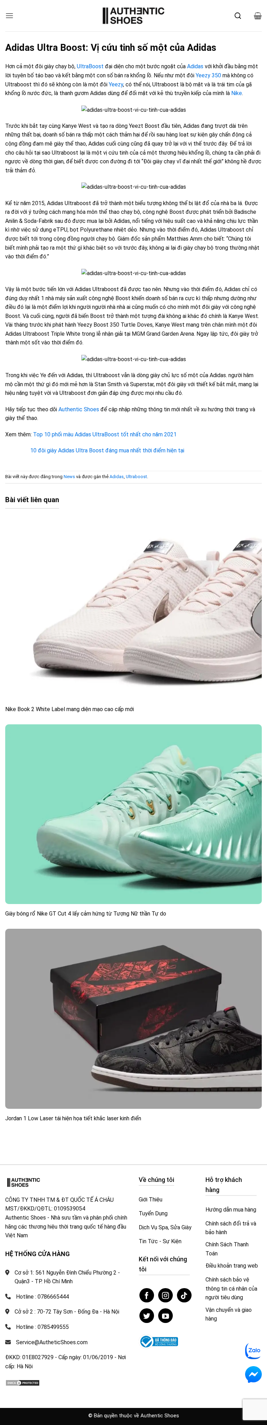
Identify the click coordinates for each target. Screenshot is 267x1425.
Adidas (195, 66)
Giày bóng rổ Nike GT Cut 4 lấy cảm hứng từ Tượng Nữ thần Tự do (85, 913)
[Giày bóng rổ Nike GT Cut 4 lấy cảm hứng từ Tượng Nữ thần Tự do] (133, 814)
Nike (236, 93)
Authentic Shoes (78, 409)
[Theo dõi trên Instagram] (165, 1295)
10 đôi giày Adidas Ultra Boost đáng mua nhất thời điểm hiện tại (107, 450)
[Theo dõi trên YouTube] (165, 1315)
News (69, 476)
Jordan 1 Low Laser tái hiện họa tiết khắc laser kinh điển (73, 1118)
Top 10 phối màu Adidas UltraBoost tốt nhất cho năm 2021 (105, 434)
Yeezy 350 (208, 75)
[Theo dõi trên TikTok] (184, 1295)
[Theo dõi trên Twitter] (146, 1315)
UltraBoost (90, 66)
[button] (9, 15)
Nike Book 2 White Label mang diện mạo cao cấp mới (69, 709)
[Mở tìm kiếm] (237, 16)
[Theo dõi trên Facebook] (146, 1295)
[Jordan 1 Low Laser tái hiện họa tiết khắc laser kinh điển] (133, 1019)
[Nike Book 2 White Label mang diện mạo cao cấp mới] (133, 610)
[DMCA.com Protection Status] (22, 1382)
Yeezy (116, 84)
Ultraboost (136, 476)
